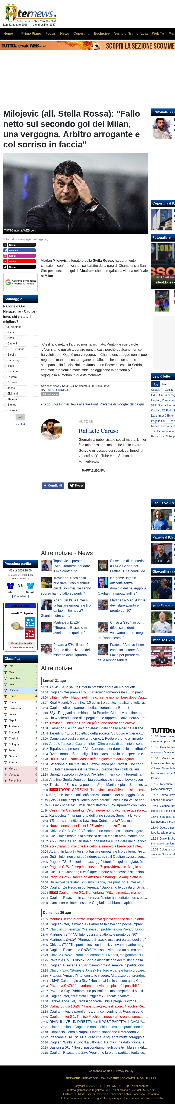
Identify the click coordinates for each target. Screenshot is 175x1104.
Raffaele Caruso (54, 390)
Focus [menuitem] (50, 33)
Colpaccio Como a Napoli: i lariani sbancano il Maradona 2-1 (96, 1032)
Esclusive (160, 503)
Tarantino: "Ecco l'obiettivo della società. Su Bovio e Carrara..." (97, 733)
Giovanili (159, 571)
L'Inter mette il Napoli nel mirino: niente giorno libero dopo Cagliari (99, 697)
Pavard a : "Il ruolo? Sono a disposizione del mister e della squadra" (71, 650)
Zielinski (12, 393)
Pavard (11, 332)
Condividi (54, 485)
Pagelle (158, 537)
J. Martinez (14, 326)
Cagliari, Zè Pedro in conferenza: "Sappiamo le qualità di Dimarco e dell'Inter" (108, 887)
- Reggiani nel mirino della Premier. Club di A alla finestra (96, 713)
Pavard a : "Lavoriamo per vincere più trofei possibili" (94, 986)
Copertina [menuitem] (81, 33)
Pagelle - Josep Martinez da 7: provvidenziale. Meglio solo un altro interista (110, 867)
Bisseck (12, 410)
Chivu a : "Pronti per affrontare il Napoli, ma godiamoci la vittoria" (103, 955)
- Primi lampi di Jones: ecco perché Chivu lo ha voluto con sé (99, 800)
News (56, 385)
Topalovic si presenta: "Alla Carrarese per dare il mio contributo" (71, 566)
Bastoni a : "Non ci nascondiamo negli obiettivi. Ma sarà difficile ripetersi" (107, 1047)
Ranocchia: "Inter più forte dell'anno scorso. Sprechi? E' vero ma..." (99, 815)
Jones (11, 388)
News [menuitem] (64, 33)
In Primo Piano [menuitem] (29, 33)
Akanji (11, 338)
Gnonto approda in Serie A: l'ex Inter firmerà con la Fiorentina (95, 774)
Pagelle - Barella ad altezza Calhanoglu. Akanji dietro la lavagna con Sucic (110, 877)
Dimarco (12, 371)
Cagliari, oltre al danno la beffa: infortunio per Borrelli (89, 707)
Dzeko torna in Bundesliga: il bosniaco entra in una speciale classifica (102, 754)
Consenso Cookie (100, 1071)
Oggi (156, 384)
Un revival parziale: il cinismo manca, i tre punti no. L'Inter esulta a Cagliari (106, 882)
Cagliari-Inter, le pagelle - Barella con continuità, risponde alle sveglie (106, 1011)
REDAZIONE (90, 1078)
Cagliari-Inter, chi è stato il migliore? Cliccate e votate (90, 996)
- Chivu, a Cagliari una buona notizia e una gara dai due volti (98, 841)
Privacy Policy (123, 1071)
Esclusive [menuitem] (102, 33)
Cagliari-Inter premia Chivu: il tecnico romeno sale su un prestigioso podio (105, 692)
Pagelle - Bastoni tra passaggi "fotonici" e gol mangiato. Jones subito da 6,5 (109, 862)
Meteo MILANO (21, 605)
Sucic (11, 365)
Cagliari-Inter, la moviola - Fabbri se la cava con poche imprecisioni (100, 924)
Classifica (12, 658)
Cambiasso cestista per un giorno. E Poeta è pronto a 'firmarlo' (96, 738)
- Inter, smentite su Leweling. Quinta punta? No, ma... (92, 820)
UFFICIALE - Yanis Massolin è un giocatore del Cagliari (92, 759)
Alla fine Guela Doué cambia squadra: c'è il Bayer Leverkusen (96, 779)
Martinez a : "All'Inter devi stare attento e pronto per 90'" (128, 605)
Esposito (12, 382)
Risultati (21, 424)
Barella (11, 354)
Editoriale (160, 112)
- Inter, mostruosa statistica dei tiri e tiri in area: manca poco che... (102, 836)
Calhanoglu (14, 360)
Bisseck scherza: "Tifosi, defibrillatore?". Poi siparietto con (97, 805)
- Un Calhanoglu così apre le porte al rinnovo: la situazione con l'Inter (105, 872)
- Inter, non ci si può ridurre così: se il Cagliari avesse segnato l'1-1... (104, 856)
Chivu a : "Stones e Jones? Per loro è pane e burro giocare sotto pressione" (109, 970)
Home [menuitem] (8, 33)
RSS (153, 1078)
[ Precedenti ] (20, 596)
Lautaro (12, 376)
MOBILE (142, 1078)
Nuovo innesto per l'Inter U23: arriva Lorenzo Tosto (88, 826)
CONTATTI (128, 1078)
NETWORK (73, 1078)
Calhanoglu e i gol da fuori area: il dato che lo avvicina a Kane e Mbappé (104, 728)
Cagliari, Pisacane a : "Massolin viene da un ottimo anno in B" (101, 950)
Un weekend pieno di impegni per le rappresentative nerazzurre (98, 718)
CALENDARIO (110, 1078)
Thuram (12, 399)
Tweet (78, 485)
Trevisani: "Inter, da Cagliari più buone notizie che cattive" (93, 723)
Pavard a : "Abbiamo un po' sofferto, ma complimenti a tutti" (97, 991)
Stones (11, 404)
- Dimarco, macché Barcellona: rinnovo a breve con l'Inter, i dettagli (102, 846)
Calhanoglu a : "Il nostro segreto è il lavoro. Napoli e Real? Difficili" (105, 1006)
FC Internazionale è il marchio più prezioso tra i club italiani (94, 769)
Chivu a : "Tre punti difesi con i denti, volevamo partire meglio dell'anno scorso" (112, 945)
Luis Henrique (15, 349)
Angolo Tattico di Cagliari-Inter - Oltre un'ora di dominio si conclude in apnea (106, 743)
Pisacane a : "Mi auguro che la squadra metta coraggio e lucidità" (104, 1037)
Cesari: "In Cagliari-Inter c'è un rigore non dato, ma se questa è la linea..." (104, 810)
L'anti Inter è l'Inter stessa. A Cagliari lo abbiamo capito (91, 903)
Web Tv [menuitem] (158, 33)
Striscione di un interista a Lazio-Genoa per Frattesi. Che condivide (128, 566)
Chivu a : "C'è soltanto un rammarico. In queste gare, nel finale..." (106, 831)
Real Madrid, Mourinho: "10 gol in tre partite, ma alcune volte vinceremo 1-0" (107, 702)
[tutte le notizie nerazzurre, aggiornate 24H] (30, 13)
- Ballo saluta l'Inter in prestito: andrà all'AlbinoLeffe (93, 687)
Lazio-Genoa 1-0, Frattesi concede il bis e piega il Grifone (93, 1001)
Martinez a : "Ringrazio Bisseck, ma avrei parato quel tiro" (71, 628)
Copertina (160, 203)
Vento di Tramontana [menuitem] (131, 33)
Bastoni (12, 343)
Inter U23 (159, 640)
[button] (20, 417)
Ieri (164, 384)
